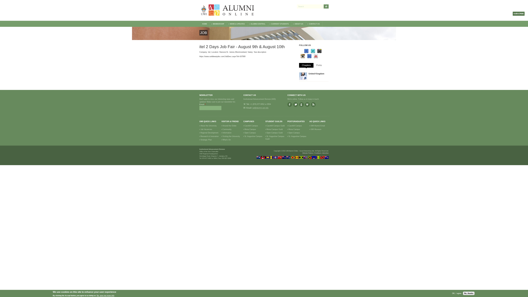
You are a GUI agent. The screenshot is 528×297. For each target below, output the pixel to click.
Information (226, 133)
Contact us (313, 24)
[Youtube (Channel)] (316, 58)
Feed (313, 104)
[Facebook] (306, 53)
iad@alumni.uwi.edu (260, 108)
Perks (319, 65)
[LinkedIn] (309, 58)
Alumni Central (256, 24)
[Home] (228, 10)
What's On (226, 140)
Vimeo (307, 104)
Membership (217, 24)
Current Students (278, 24)
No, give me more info (105, 296)
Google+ (301, 104)
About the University (208, 126)
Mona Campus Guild (274, 129)
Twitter (295, 104)
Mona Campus (250, 129)
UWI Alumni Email (317, 126)
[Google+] (319, 53)
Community (227, 129)
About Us (297, 24)
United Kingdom (316, 73)
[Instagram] (303, 58)
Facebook (289, 104)
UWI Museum (315, 129)
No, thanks (468, 293)
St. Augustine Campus (253, 136)
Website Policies (307, 153)
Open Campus (250, 133)
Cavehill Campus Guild (275, 126)
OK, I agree (456, 293)
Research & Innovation (209, 136)
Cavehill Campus (251, 126)
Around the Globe (229, 126)
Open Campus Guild (274, 133)
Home (204, 24)
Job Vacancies (206, 129)
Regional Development (209, 133)
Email (202, 104)
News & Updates (236, 24)
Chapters (306, 65)
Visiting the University (231, 136)
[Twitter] (313, 53)
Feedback (317, 153)
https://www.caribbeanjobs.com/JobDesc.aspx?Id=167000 (222, 56)
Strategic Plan (206, 140)
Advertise (325, 153)
